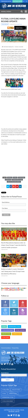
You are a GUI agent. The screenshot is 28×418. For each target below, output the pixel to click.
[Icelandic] (24, 288)
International (5, 24)
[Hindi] (21, 288)
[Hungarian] (23, 288)
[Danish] (10, 288)
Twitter (24, 140)
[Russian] (13, 289)
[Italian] (2, 289)
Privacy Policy (15, 348)
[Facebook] (7, 364)
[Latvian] (6, 289)
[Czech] (9, 288)
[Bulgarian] (3, 288)
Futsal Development (7, 330)
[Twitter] (5, 364)
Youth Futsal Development (14, 181)
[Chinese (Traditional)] (7, 288)
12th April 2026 (4, 275)
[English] (13, 288)
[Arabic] (2, 288)
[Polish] (9, 289)
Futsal (15, 177)
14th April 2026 (4, 249)
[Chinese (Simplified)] (6, 288)
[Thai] (17, 289)
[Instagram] (9, 364)
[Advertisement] (14, 114)
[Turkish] (18, 289)
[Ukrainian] (20, 289)
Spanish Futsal (17, 333)
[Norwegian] (7, 289)
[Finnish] (16, 288)
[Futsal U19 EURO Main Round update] (14, 36)
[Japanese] (3, 289)
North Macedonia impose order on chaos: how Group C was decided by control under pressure (13, 245)
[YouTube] (12, 364)
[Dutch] (11, 288)
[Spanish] (14, 289)
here (17, 96)
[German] (18, 288)
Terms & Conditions (6, 348)
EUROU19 (10, 177)
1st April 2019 (12, 24)
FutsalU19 (8, 179)
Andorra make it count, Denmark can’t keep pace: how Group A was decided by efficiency (12, 271)
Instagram (4, 142)
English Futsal (6, 333)
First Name (5, 208)
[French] (17, 288)
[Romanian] (11, 289)
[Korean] (4, 289)
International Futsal (17, 179)
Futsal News (21, 177)
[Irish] (25, 288)
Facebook (20, 140)
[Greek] (20, 288)
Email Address (5, 202)
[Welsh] (23, 289)
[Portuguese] (10, 289)
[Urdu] (21, 289)
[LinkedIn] (2, 364)
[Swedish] (16, 289)
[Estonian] (14, 288)
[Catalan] (4, 288)
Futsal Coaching (20, 330)
